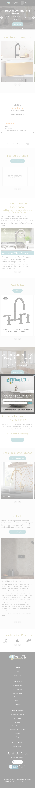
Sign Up (30, 402)
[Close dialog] (34, 375)
